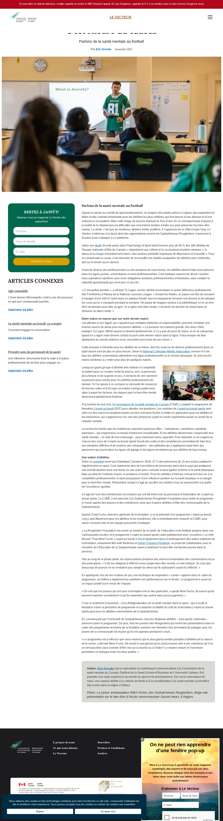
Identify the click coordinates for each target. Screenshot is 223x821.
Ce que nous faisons (65, 748)
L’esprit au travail (104, 408)
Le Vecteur (120, 17)
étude (98, 245)
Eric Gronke (103, 49)
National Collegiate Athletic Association (166, 351)
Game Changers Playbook (154, 543)
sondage (98, 461)
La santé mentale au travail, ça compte (34, 323)
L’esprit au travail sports (191, 408)
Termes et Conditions (111, 748)
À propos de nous (64, 742)
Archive (102, 753)
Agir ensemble (18, 291)
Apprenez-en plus (20, 309)
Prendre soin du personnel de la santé (34, 352)
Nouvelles (104, 742)
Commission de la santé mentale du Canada (142, 404)
